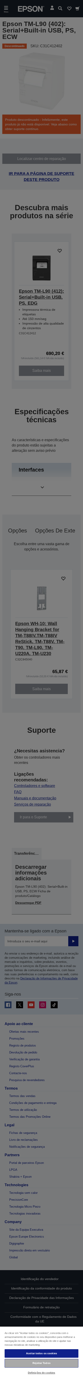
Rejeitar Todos (41, 1363)
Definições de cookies (41, 1372)
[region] (41, 1352)
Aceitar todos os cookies (41, 1353)
